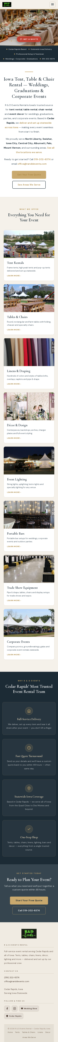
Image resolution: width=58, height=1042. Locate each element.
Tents (17, 1032)
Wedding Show (30, 1008)
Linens (40, 1032)
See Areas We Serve (29, 184)
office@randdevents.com (32, 163)
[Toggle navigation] (52, 4)
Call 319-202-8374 (29, 910)
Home (10, 1032)
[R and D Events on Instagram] (15, 1009)
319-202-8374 (42, 159)
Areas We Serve (29, 1037)
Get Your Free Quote (29, 174)
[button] (1, 27)
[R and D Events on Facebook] (7, 1009)
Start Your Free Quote (29, 900)
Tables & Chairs (28, 1032)
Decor (47, 1032)
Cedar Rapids (15, 1016)
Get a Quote (30, 39)
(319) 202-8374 (11, 977)
